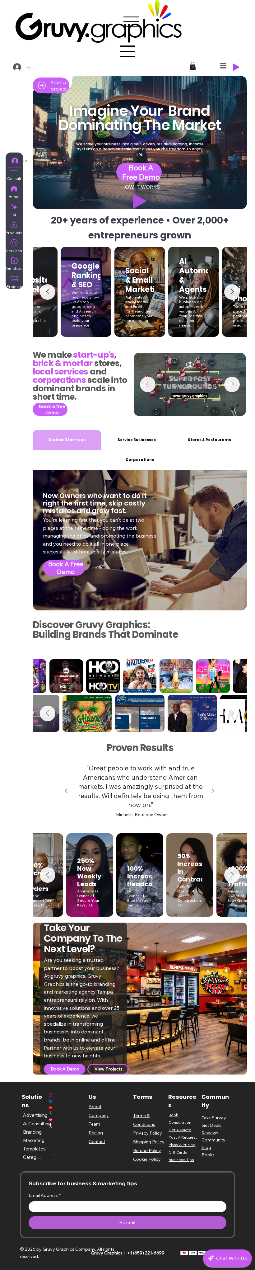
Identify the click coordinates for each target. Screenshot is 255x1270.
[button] (127, 618)
